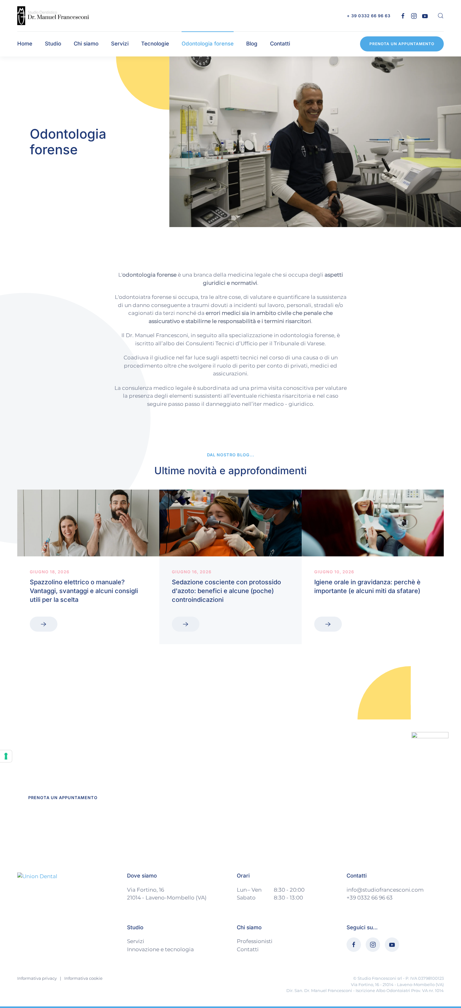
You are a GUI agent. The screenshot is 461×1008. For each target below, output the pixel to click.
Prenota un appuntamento (401, 43)
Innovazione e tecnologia (160, 949)
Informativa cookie (83, 978)
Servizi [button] (120, 43)
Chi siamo (86, 43)
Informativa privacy (37, 978)
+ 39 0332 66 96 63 (368, 15)
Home (24, 43)
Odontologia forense (208, 43)
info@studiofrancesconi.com (385, 890)
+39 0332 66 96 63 (370, 897)
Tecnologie (155, 43)
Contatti (280, 43)
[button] (440, 16)
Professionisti (255, 941)
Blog (251, 43)
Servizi (135, 941)
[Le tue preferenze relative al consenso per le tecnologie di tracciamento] (6, 756)
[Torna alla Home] (53, 15)
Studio (53, 43)
